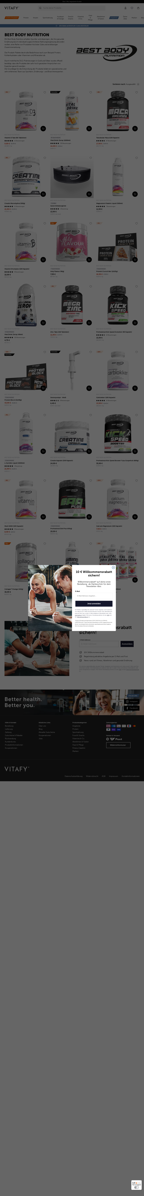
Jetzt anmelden (94, 604)
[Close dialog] (113, 567)
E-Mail (77, 591)
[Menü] (140, 1181)
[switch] (136, 1187)
